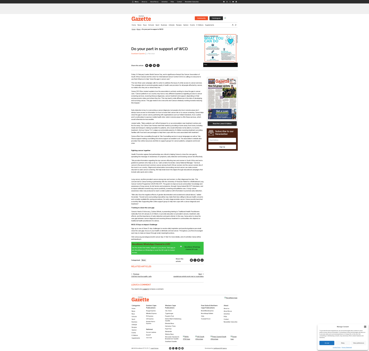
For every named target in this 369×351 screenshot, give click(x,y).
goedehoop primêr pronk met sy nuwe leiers (188, 276)
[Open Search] (235, 25)
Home (133, 29)
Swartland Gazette (138, 54)
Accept (327, 343)
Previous (136, 274)
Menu (137, 1)
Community (201, 18)
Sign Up (222, 147)
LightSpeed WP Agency (220, 348)
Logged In (145, 289)
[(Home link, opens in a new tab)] (140, 299)
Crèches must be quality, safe (141, 276)
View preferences (358, 343)
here (172, 248)
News (138, 29)
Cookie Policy (337, 347)
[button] (365, 327)
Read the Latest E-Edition (222, 124)
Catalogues (216, 18)
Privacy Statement (347, 347)
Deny (342, 343)
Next (200, 274)
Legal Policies (154, 348)
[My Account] (233, 25)
